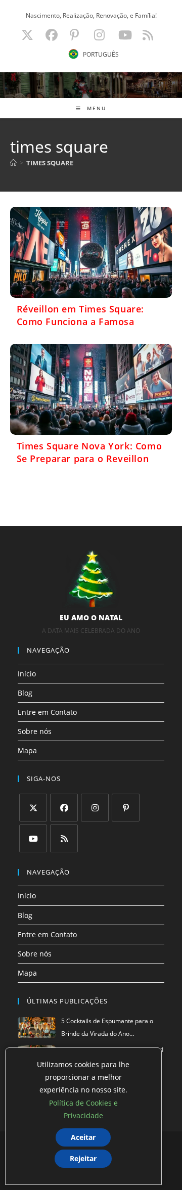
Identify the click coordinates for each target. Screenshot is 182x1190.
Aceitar (83, 1137)
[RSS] (64, 838)
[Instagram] (95, 807)
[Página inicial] (13, 162)
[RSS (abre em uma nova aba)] (146, 35)
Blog (25, 693)
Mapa (27, 750)
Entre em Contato (47, 712)
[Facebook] (64, 807)
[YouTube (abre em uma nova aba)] (125, 35)
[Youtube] (33, 838)
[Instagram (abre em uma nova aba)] (99, 35)
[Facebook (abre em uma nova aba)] (51, 35)
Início (27, 673)
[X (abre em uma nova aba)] (27, 35)
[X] (33, 807)
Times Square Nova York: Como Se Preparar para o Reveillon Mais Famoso (89, 458)
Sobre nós (35, 731)
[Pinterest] (126, 807)
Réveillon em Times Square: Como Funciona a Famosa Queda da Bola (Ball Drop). (81, 321)
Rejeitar (83, 1158)
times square (49, 162)
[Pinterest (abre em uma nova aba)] (74, 35)
